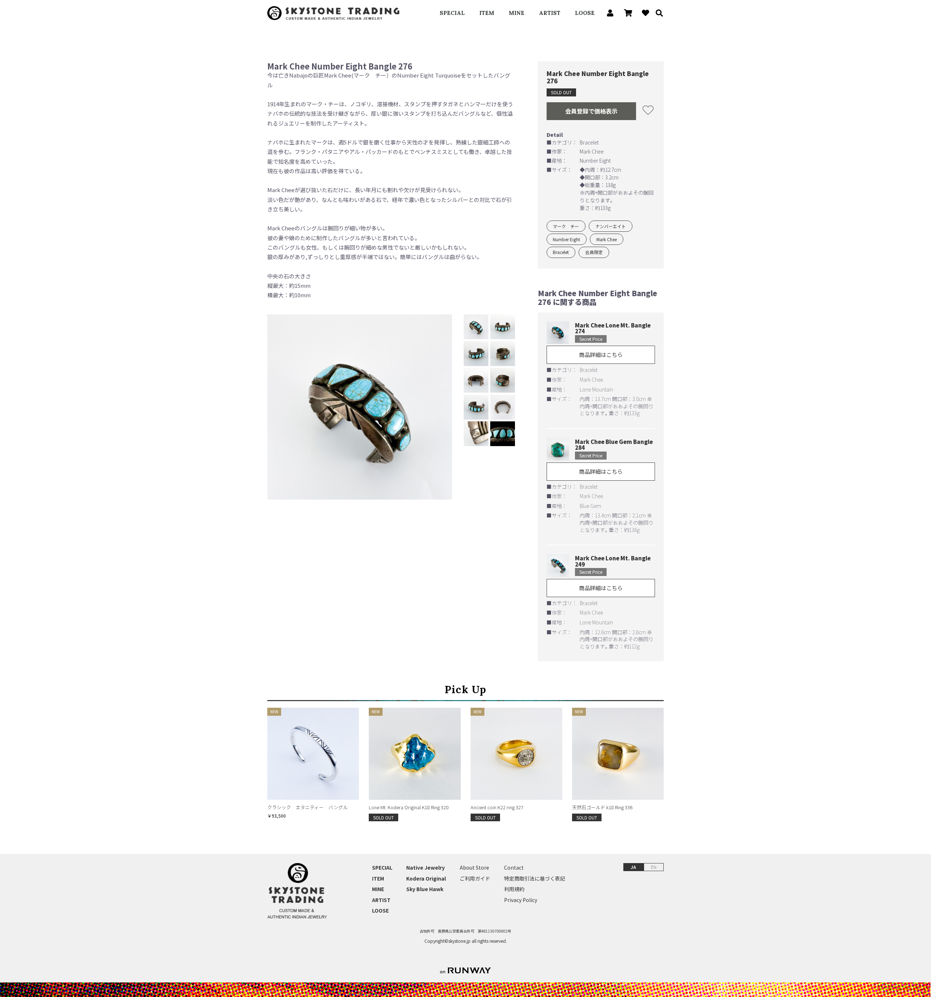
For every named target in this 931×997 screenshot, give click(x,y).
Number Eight (566, 239)
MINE (516, 12)
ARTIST (549, 12)
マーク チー (566, 226)
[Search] (657, 13)
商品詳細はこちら (601, 354)
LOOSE (585, 12)
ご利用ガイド (475, 878)
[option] (359, 407)
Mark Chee (606, 239)
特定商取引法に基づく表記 (534, 878)
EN (653, 867)
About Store (474, 867)
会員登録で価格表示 (591, 111)
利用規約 (514, 889)
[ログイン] (608, 13)
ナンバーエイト (610, 226)
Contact (514, 867)
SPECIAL (452, 12)
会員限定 (594, 252)
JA (633, 867)
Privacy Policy (520, 900)
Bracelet (561, 252)
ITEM (486, 12)
